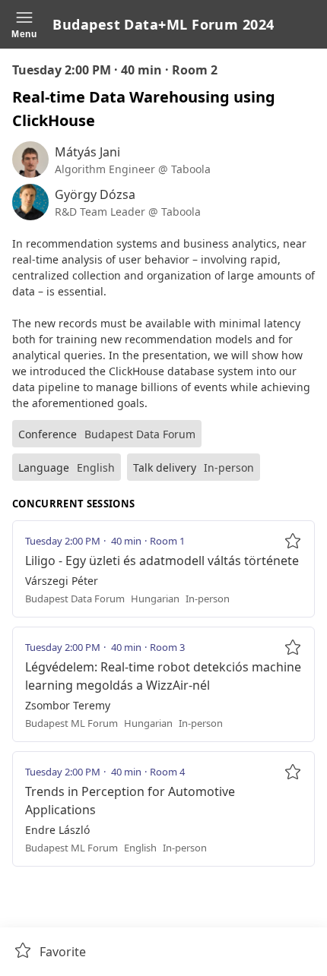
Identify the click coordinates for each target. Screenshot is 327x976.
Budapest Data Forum (139, 434)
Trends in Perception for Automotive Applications (130, 800)
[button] (24, 24)
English (96, 467)
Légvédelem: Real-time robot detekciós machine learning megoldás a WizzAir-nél (163, 676)
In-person (229, 467)
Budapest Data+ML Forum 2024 (163, 24)
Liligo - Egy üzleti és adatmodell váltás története (162, 560)
